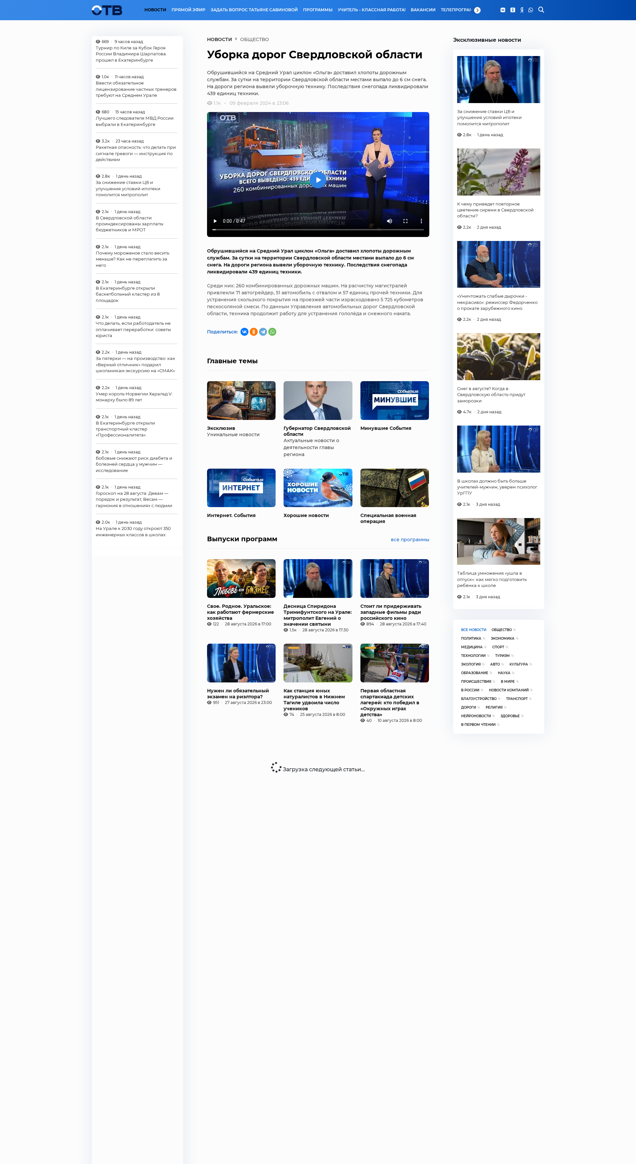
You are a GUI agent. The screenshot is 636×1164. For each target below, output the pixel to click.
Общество (502, 630)
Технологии (473, 656)
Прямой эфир (188, 10)
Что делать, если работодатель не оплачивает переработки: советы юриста (133, 329)
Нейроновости (476, 716)
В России (470, 690)
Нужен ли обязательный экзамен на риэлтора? (238, 694)
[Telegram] (263, 332)
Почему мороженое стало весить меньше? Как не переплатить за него (132, 259)
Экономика (502, 638)
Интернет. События (231, 515)
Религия (494, 707)
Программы (318, 10)
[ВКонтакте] (244, 332)
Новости (155, 10)
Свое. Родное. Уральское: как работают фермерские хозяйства (240, 612)
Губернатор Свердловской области (317, 431)
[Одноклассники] (512, 10)
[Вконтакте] (503, 10)
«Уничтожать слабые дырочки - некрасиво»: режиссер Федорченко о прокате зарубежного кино (497, 302)
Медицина (472, 647)
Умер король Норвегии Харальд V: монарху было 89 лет (134, 396)
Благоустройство (479, 699)
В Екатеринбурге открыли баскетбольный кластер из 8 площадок (128, 294)
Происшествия (476, 681)
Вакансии (423, 10)
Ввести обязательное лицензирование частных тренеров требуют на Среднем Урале (136, 89)
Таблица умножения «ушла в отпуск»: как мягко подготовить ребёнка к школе (492, 579)
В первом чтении (478, 725)
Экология (471, 664)
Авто (495, 664)
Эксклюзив (221, 428)
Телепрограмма (460, 10)
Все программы (410, 540)
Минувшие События (385, 428)
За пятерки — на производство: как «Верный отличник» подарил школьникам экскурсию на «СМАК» (135, 365)
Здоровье (510, 716)
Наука (504, 673)
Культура (518, 664)
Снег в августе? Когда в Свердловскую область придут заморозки (491, 394)
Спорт (498, 647)
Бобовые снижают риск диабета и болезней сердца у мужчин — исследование (134, 464)
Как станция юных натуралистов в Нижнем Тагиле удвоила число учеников (314, 700)
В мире (508, 681)
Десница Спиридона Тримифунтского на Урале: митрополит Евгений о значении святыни (318, 615)
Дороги (468, 707)
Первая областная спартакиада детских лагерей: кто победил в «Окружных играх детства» (389, 703)
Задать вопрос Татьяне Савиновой (254, 10)
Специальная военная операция (388, 518)
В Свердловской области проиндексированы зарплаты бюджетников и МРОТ (129, 224)
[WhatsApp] (530, 10)
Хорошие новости (306, 515)
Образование (474, 673)
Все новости (473, 630)
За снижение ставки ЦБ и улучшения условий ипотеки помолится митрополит (128, 189)
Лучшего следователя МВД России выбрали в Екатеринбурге (135, 121)
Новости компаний (509, 690)
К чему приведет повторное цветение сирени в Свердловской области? (495, 210)
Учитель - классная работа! (371, 10)
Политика (471, 638)
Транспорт (517, 699)
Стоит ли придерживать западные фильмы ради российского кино (390, 612)
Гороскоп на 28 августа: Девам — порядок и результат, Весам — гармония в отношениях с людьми (134, 499)
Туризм (502, 656)
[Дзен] (521, 10)
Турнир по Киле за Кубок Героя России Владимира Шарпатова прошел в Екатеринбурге (131, 54)
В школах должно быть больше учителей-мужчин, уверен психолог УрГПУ (497, 487)
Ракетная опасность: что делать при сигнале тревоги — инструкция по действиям (136, 153)
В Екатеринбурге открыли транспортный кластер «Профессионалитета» (125, 429)
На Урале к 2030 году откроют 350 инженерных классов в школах (133, 531)
